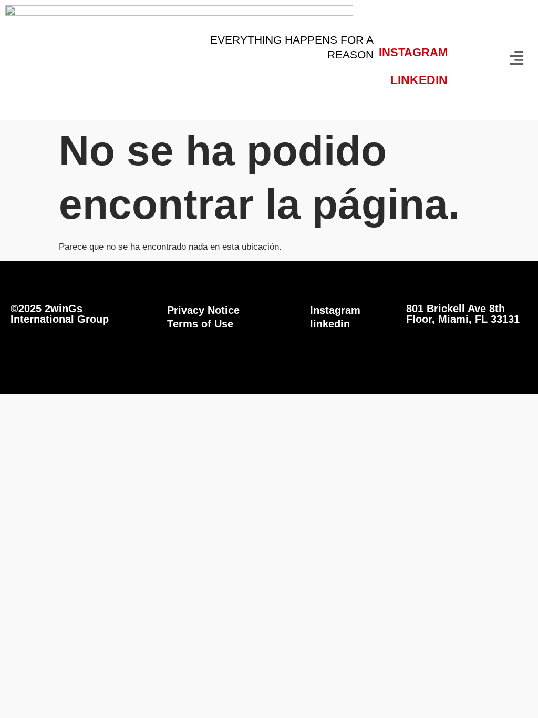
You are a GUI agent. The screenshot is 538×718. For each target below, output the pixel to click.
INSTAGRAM (413, 52)
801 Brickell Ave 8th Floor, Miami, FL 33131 (463, 314)
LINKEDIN (419, 80)
